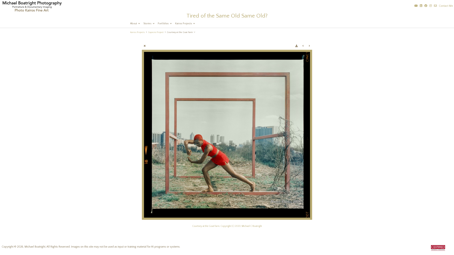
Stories (147, 23)
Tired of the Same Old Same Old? (227, 16)
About (133, 23)
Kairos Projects (183, 23)
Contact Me (446, 5)
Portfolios (163, 23)
